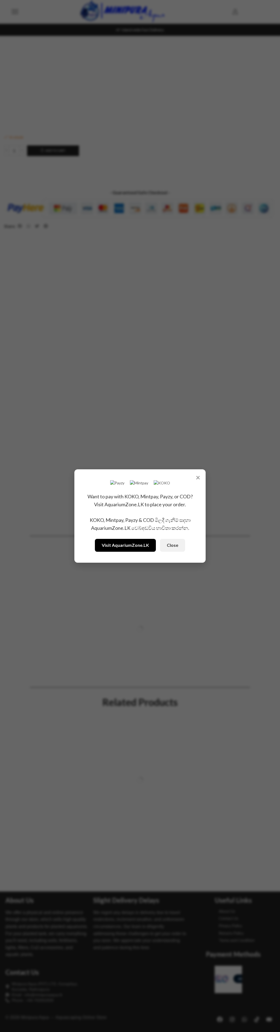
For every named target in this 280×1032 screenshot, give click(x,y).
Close (172, 545)
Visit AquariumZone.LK (125, 545)
